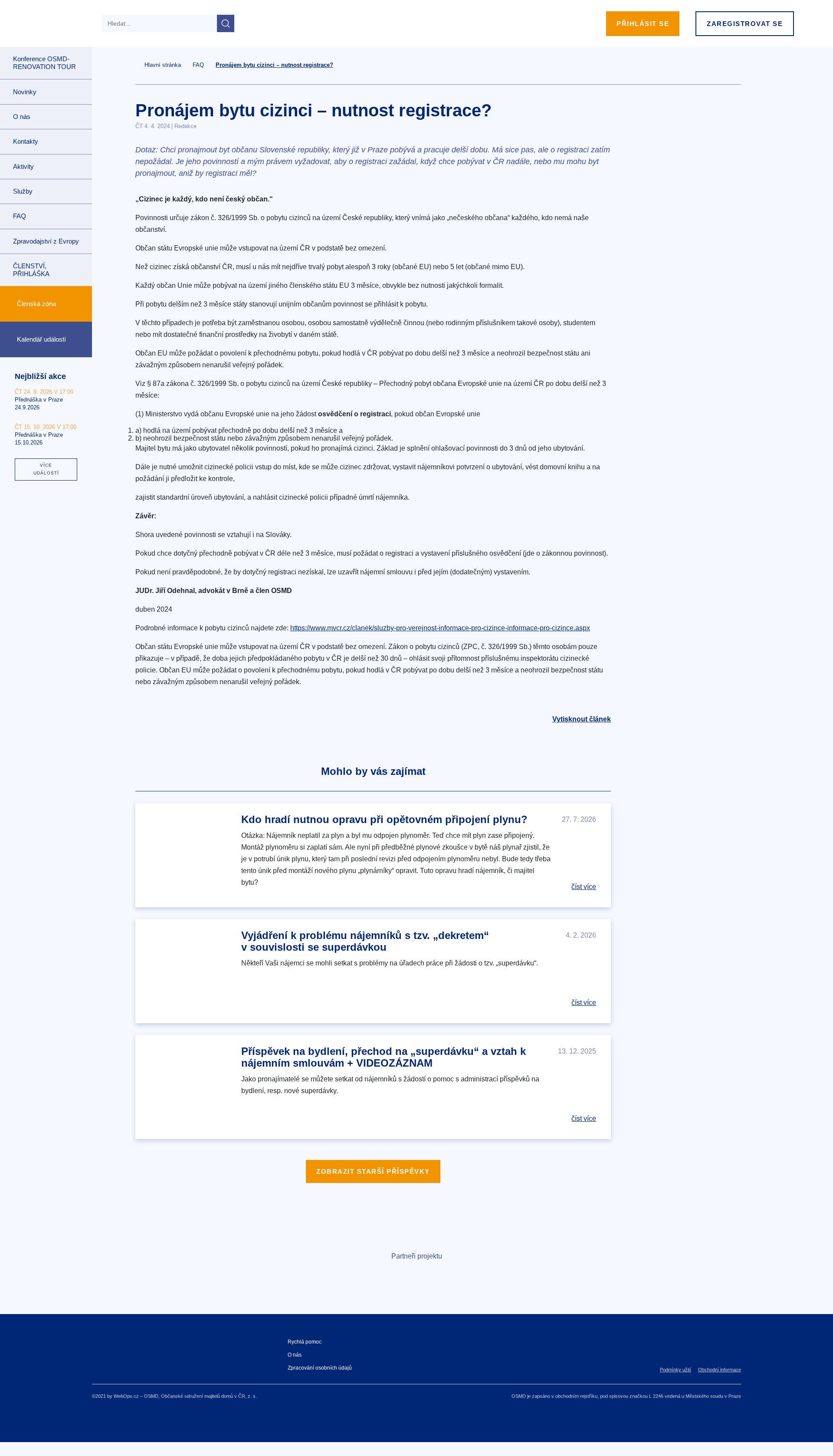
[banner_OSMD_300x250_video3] (686, 188)
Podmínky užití (675, 1369)
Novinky (24, 92)
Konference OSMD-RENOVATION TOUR (44, 62)
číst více (583, 886)
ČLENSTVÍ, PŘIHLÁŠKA (31, 269)
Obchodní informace (719, 1369)
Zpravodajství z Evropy (46, 241)
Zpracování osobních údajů (320, 1368)
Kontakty (25, 141)
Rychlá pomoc (304, 1342)
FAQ (19, 216)
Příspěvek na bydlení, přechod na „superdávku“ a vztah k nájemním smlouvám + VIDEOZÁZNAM (383, 1057)
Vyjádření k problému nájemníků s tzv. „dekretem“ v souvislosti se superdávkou (365, 941)
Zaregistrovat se (745, 23)
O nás (295, 1355)
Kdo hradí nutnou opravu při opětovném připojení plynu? (384, 819)
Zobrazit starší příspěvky (373, 1171)
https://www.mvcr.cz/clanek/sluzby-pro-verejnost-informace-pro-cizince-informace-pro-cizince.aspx (440, 628)
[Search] (225, 23)
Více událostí (46, 469)
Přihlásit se (643, 23)
